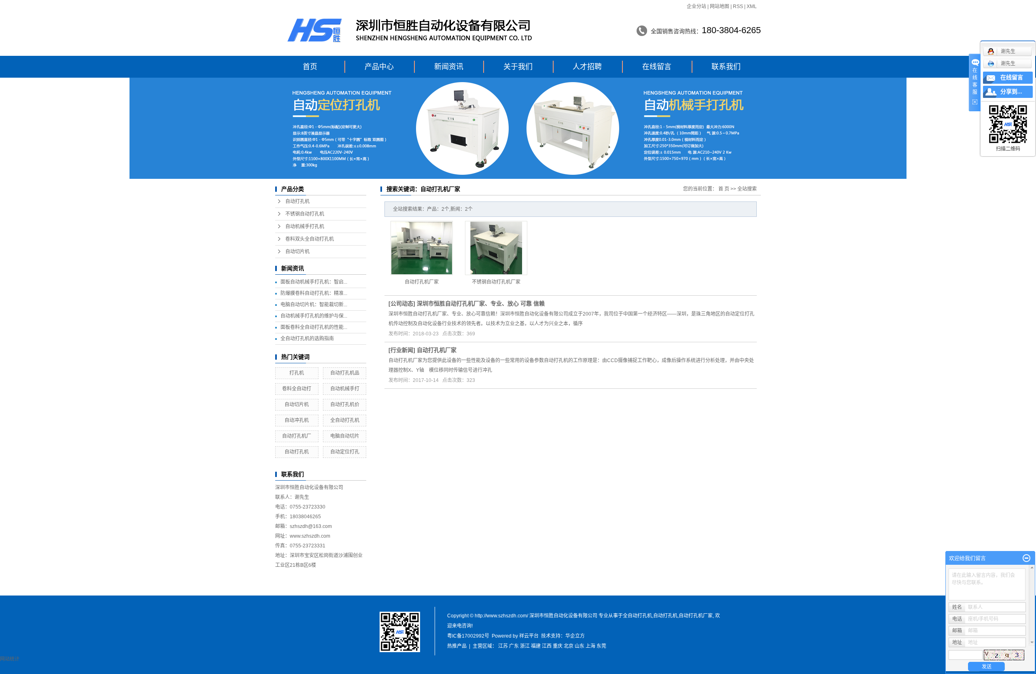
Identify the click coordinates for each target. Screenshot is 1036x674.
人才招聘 (587, 67)
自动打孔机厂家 (422, 282)
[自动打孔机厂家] (422, 248)
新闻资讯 (448, 67)
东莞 (601, 646)
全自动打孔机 (344, 420)
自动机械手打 (344, 389)
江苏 (503, 646)
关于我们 (518, 67)
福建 (536, 646)
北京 (568, 646)
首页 (310, 67)
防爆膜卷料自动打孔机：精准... (313, 293)
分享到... (1011, 92)
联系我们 (726, 67)
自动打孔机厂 (296, 436)
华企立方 (575, 636)
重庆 (558, 646)
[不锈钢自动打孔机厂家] (496, 248)
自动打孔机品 (344, 373)
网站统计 (9, 659)
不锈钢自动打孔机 (304, 214)
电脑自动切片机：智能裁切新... (313, 304)
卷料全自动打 (296, 389)
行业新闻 (402, 350)
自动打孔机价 (344, 404)
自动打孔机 (297, 201)
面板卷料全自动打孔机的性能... (313, 327)
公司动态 (402, 303)
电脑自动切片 (344, 436)
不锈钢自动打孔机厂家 (496, 282)
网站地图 (719, 6)
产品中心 (379, 67)
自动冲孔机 (296, 420)
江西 (547, 646)
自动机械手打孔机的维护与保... (313, 316)
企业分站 (696, 6)
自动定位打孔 (344, 452)
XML (752, 6)
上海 (590, 646)
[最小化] (1026, 558)
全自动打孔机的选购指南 (307, 338)
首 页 (723, 189)
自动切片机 (297, 251)
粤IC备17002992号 (468, 636)
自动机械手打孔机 (304, 226)
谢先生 (1008, 63)
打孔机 (296, 373)
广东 (514, 646)
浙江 (525, 646)
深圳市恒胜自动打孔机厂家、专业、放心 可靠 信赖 (481, 303)
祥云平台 (529, 636)
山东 (579, 646)
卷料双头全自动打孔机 (309, 239)
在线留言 (656, 67)
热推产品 (457, 646)
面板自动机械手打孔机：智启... (313, 282)
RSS (738, 6)
